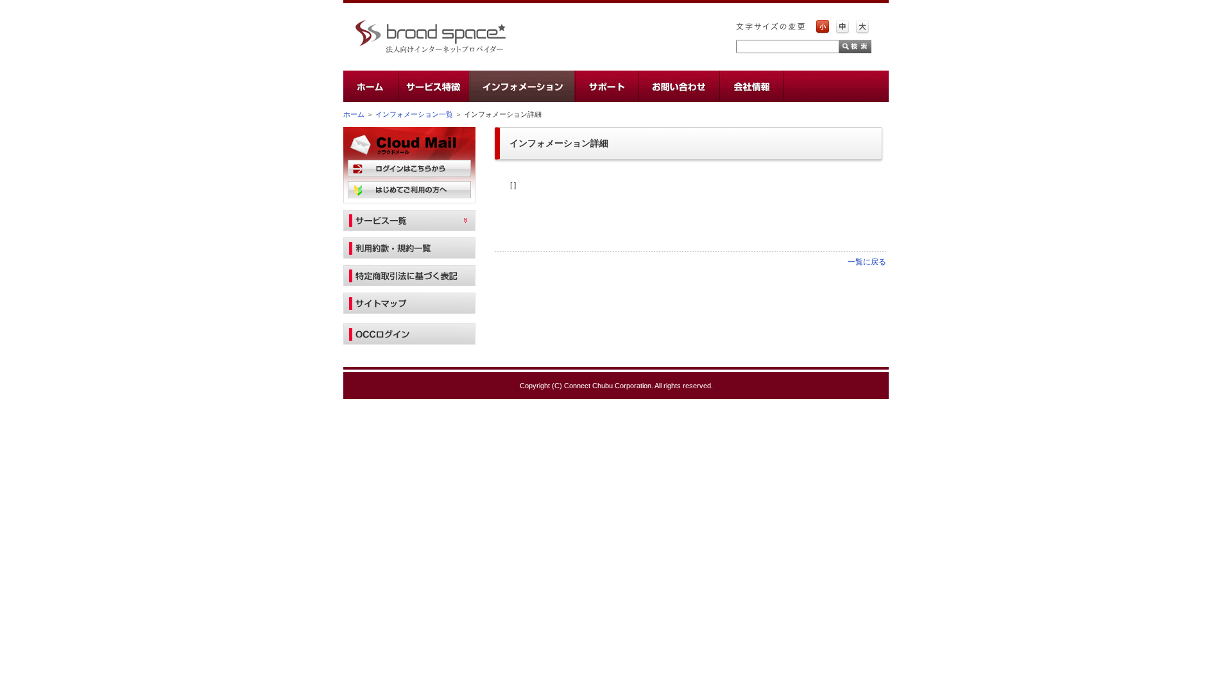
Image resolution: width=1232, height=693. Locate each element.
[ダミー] (836, 86)
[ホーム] (370, 86)
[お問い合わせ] (678, 86)
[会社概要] (751, 86)
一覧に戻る (867, 261)
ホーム (353, 114)
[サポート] (606, 86)
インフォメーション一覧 (414, 114)
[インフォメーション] (521, 86)
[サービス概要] (433, 86)
